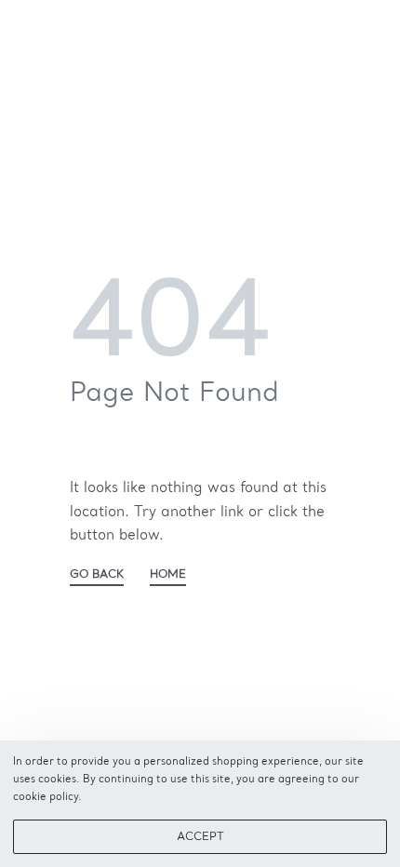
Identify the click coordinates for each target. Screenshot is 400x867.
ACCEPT (200, 837)
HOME (168, 574)
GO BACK (97, 574)
